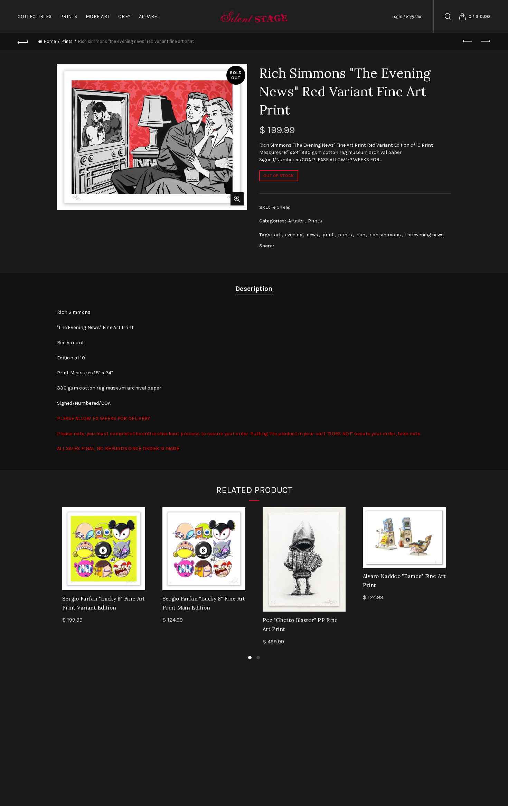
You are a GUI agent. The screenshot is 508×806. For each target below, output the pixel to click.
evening (293, 235)
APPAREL (149, 16)
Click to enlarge (237, 198)
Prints (67, 41)
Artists (296, 221)
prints (345, 235)
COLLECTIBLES (35, 16)
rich (360, 235)
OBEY (124, 16)
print (328, 235)
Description (254, 289)
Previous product (467, 41)
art (277, 235)
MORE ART (98, 16)
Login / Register (406, 16)
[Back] (23, 41)
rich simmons (385, 235)
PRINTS (68, 16)
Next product (484, 41)
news (312, 235)
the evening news (424, 235)
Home (50, 41)
